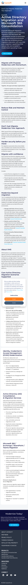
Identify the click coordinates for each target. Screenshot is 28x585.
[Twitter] (7, 575)
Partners (4, 534)
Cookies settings (14, 295)
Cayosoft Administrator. (16, 219)
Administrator (4, 554)
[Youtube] (15, 575)
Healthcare (4, 568)
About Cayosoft (7, 532)
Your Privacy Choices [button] (8, 545)
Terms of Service (7, 540)
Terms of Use (9, 291)
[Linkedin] (3, 575)
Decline (14, 302)
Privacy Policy (20, 290)
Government (4, 567)
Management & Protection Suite (9, 552)
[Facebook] (11, 575)
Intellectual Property (9, 543)
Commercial (4, 563)
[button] (20, 2)
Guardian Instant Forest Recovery (9, 557)
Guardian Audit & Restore (7, 556)
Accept (14, 299)
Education (3, 565)
